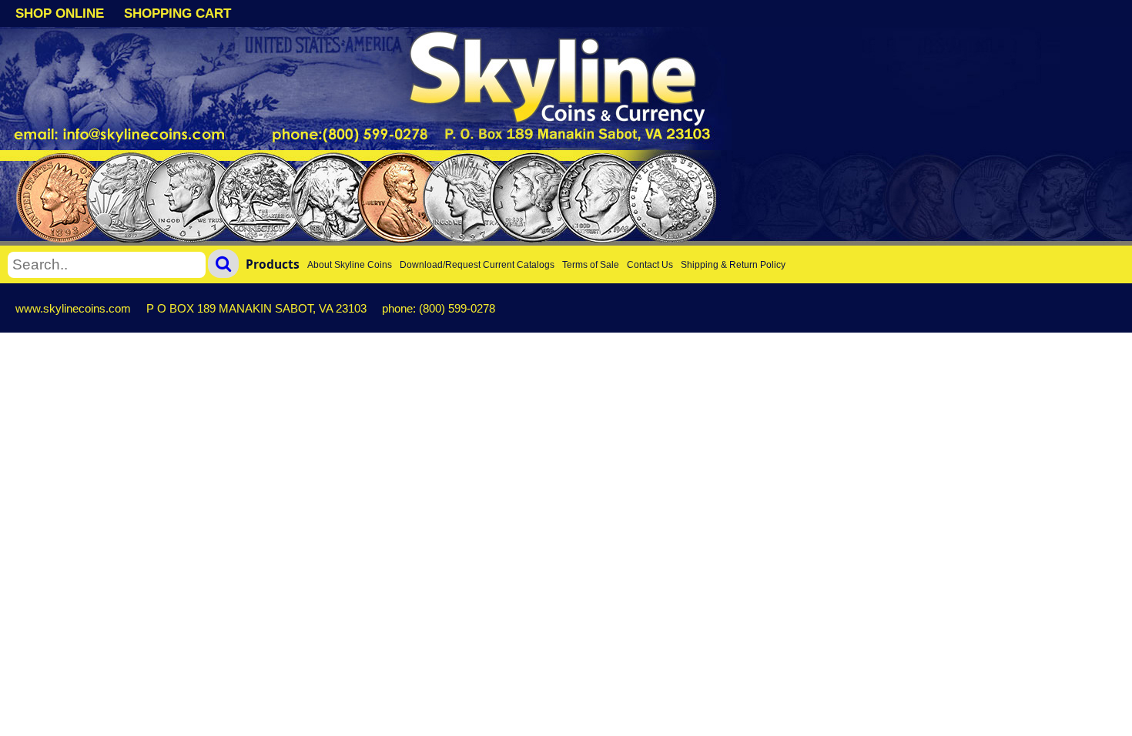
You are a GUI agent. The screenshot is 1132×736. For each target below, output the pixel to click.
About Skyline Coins (349, 264)
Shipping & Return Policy (733, 264)
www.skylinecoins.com (73, 308)
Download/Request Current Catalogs (477, 264)
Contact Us (650, 264)
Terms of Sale (590, 264)
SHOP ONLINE (59, 13)
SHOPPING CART (177, 13)
